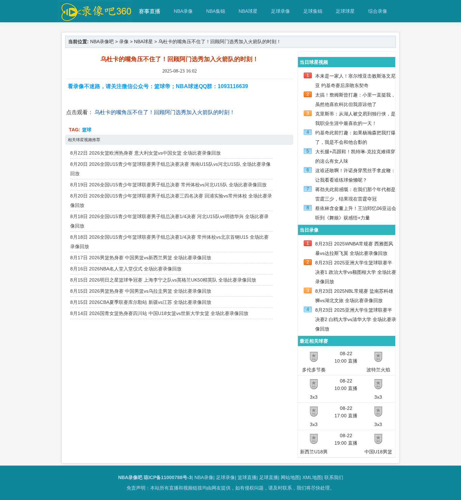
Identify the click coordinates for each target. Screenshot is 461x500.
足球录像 (280, 11)
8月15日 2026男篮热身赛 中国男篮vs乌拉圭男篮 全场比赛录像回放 (140, 291)
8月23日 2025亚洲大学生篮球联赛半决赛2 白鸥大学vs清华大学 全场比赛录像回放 (355, 319)
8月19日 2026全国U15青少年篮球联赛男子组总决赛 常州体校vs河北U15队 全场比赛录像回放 (168, 184)
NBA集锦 (215, 11)
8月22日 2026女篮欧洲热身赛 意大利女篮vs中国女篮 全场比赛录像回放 (145, 153)
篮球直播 (247, 477)
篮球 (86, 129)
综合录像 (377, 11)
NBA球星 (248, 11)
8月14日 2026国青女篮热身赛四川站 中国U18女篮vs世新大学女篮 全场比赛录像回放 (159, 313)
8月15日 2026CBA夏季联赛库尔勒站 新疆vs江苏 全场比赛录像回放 (140, 302)
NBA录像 (183, 11)
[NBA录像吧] (95, 19)
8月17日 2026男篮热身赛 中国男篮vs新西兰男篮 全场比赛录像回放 (140, 257)
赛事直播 (149, 11)
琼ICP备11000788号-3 (168, 477)
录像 (124, 41)
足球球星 (345, 11)
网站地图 (290, 477)
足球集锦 (312, 11)
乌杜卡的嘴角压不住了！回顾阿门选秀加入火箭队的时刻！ (164, 112)
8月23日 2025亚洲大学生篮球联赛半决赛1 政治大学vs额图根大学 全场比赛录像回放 (355, 272)
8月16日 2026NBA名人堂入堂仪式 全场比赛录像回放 (126, 268)
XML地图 (312, 477)
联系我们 (333, 477)
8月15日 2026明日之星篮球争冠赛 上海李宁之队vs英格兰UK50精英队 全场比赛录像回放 (163, 280)
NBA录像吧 (102, 41)
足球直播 (268, 477)
